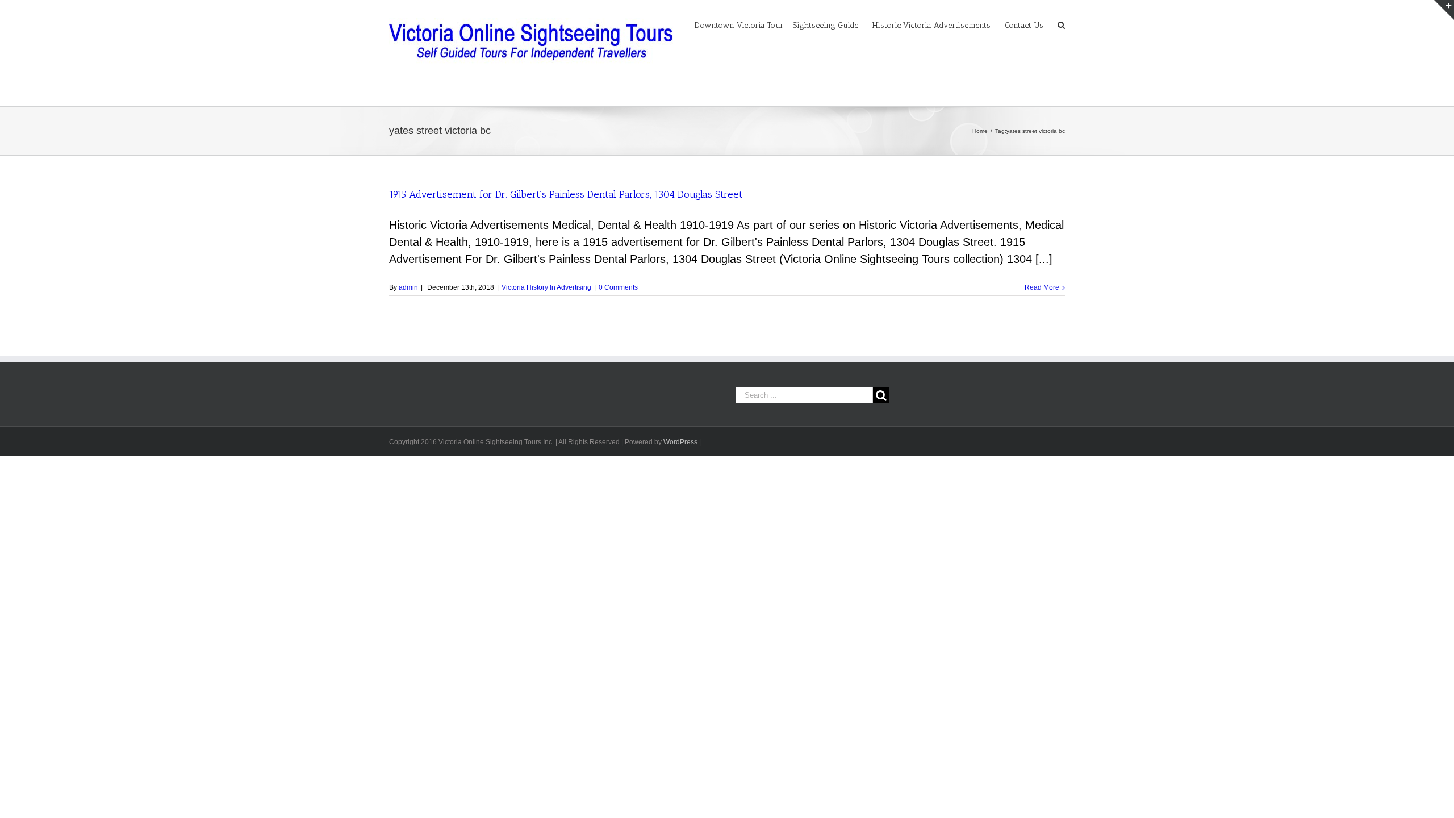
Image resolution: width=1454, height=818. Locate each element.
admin (408, 287)
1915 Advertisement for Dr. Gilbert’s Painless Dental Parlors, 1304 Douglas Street (566, 194)
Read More (1042, 287)
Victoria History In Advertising (546, 287)
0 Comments (618, 287)
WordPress (680, 442)
